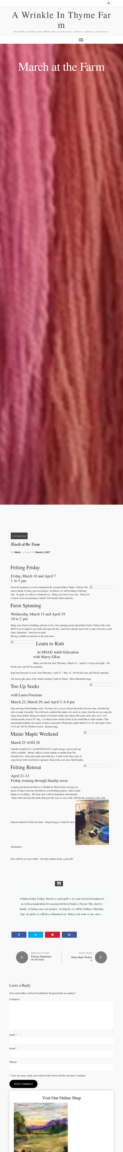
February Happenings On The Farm (41, 958)
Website (13, 1061)
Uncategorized (19, 535)
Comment (14, 999)
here (89, 678)
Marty (17, 552)
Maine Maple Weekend (81, 959)
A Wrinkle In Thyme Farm (61, 19)
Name (13, 1034)
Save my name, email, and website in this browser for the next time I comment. (49, 1075)
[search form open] (109, 3)
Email (13, 1048)
